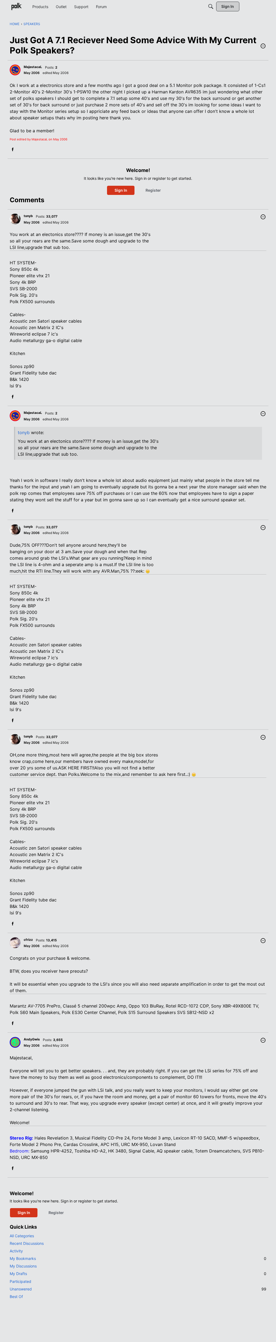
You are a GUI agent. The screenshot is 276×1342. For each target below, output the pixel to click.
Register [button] (153, 190)
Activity (16, 1251)
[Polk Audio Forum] (16, 6)
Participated (20, 1281)
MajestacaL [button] (33, 67)
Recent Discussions (27, 1243)
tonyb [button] (28, 216)
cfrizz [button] (28, 940)
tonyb (24, 432)
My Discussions (23, 1266)
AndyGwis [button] (32, 1039)
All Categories (22, 1235)
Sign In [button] (121, 190)
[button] (263, 46)
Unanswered (138, 1289)
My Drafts (138, 1273)
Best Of (16, 1296)
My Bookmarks (138, 1258)
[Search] (211, 6)
